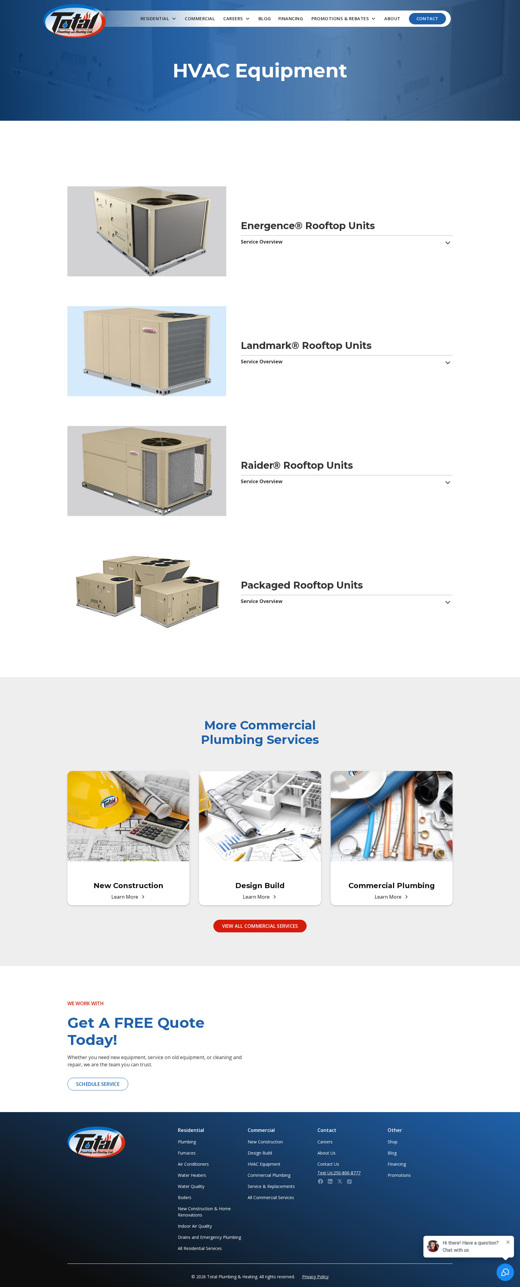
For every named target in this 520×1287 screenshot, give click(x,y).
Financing (290, 18)
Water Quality (191, 1186)
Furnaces (187, 1153)
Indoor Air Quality (195, 1226)
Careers (325, 1142)
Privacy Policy (315, 1276)
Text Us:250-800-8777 (339, 1173)
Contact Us (328, 1164)
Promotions (399, 1175)
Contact (427, 18)
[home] (74, 21)
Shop (393, 1142)
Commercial (200, 18)
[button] (158, 18)
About (392, 18)
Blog (264, 18)
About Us (326, 1153)
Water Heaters (192, 1175)
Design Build (260, 1153)
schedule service (97, 1084)
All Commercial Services (271, 1197)
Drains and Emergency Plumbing (209, 1237)
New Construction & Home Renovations (204, 1212)
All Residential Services (200, 1248)
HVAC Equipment (264, 1164)
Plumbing (187, 1142)
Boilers (184, 1197)
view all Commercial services (260, 926)
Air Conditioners (193, 1164)
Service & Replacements (271, 1186)
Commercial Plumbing (269, 1175)
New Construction (265, 1142)
